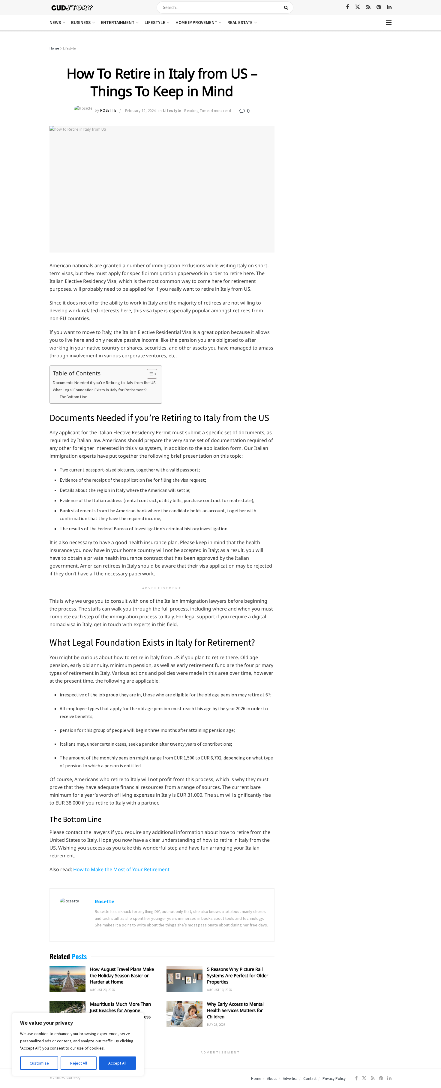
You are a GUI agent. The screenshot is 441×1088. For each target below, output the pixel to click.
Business (81, 22)
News (55, 22)
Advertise (290, 1078)
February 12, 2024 (140, 110)
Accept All (117, 1063)
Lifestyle (155, 22)
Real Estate (240, 22)
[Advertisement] (340, 90)
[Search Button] (287, 8)
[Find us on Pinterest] (378, 7)
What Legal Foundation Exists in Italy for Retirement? (100, 389)
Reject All (78, 1063)
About (272, 1078)
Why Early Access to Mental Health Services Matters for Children (235, 1010)
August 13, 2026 (219, 990)
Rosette (108, 110)
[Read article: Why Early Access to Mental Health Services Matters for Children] (184, 1014)
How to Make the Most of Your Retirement (121, 869)
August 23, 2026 (102, 990)
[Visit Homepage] (72, 7)
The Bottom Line (74, 396)
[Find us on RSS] (368, 7)
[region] (78, 1044)
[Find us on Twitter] (357, 7)
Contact (309, 1078)
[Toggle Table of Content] (149, 374)
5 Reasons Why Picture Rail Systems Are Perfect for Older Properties (237, 975)
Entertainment (117, 22)
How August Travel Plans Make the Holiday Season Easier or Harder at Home (122, 975)
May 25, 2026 (216, 1025)
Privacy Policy (334, 1078)
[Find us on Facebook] (347, 7)
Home (54, 48)
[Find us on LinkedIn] (389, 7)
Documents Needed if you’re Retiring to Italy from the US (104, 382)
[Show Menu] (389, 22)
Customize (39, 1063)
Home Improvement (196, 22)
